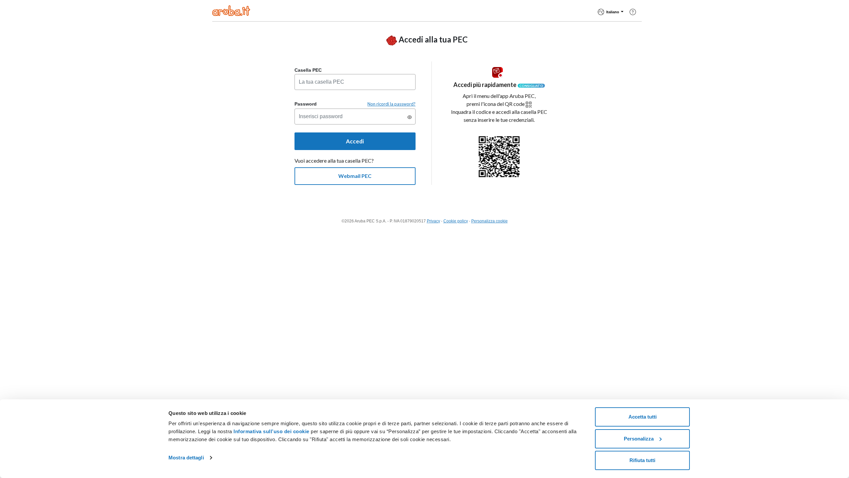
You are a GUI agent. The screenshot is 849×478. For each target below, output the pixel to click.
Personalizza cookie (489, 221)
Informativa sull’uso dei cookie (270, 431)
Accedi (355, 141)
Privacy (433, 221)
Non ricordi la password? (391, 104)
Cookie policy (455, 221)
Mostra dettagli (186, 457)
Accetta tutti (642, 417)
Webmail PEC (354, 176)
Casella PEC (308, 70)
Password (305, 104)
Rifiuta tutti (642, 460)
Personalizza (639, 438)
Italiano (612, 12)
